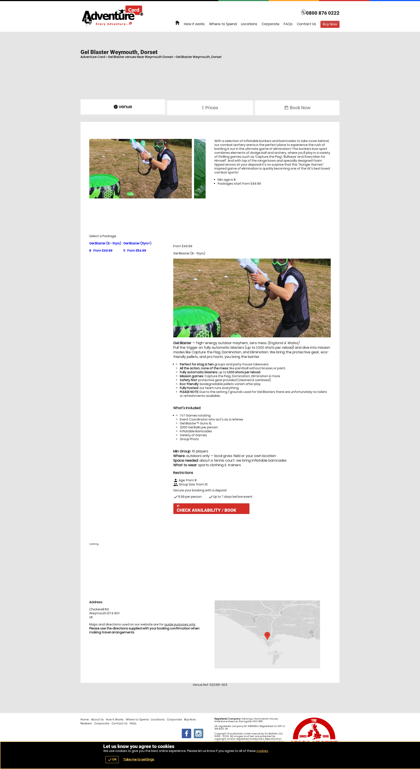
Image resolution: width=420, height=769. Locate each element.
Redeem (86, 723)
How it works (194, 23)
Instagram (198, 733)
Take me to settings (138, 759)
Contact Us (306, 23)
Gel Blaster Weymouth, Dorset (199, 57)
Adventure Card (92, 57)
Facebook (186, 733)
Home (84, 719)
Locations (249, 23)
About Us (97, 719)
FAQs (288, 23)
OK (112, 759)
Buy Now (190, 719)
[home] (177, 23)
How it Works (115, 719)
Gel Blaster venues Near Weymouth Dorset (140, 57)
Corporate (270, 23)
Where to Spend (223, 23)
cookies (262, 751)
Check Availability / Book (206, 509)
